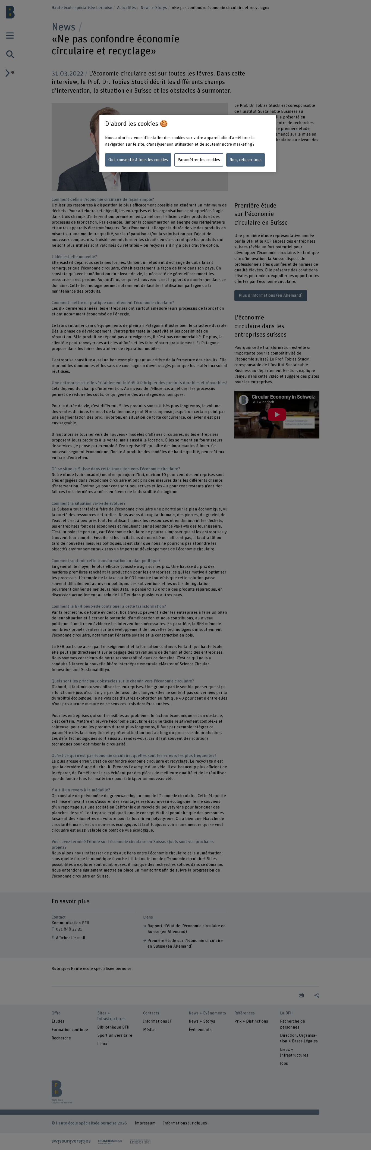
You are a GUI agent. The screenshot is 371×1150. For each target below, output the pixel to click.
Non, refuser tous (245, 160)
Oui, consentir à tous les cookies (138, 160)
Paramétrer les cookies (199, 160)
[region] (187, 143)
